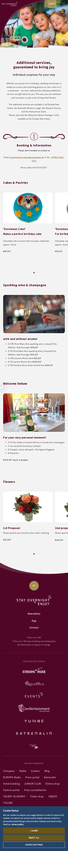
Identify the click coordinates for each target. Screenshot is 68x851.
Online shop (53, 783)
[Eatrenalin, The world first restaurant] (34, 733)
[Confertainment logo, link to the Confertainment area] (34, 708)
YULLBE (7, 802)
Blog (47, 770)
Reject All (34, 837)
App (34, 620)
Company (9, 770)
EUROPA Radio (12, 777)
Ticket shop (37, 796)
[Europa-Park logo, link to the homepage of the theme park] (34, 671)
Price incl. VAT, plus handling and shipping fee (35, 641)
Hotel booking (11, 783)
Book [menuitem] (52, 3)
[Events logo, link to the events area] (34, 696)
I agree (34, 830)
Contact (34, 627)
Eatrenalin (50, 777)
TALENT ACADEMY (14, 796)
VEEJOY (53, 796)
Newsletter (34, 613)
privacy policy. (18, 824)
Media (22, 770)
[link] (34, 585)
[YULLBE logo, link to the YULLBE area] (34, 721)
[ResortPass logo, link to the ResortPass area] (34, 745)
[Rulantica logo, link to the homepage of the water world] (34, 683)
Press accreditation (35, 790)
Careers (35, 770)
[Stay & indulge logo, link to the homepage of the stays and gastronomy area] (9, 3)
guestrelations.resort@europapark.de (27, 157)
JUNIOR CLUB (33, 783)
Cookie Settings (34, 844)
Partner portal (11, 790)
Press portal (32, 777)
